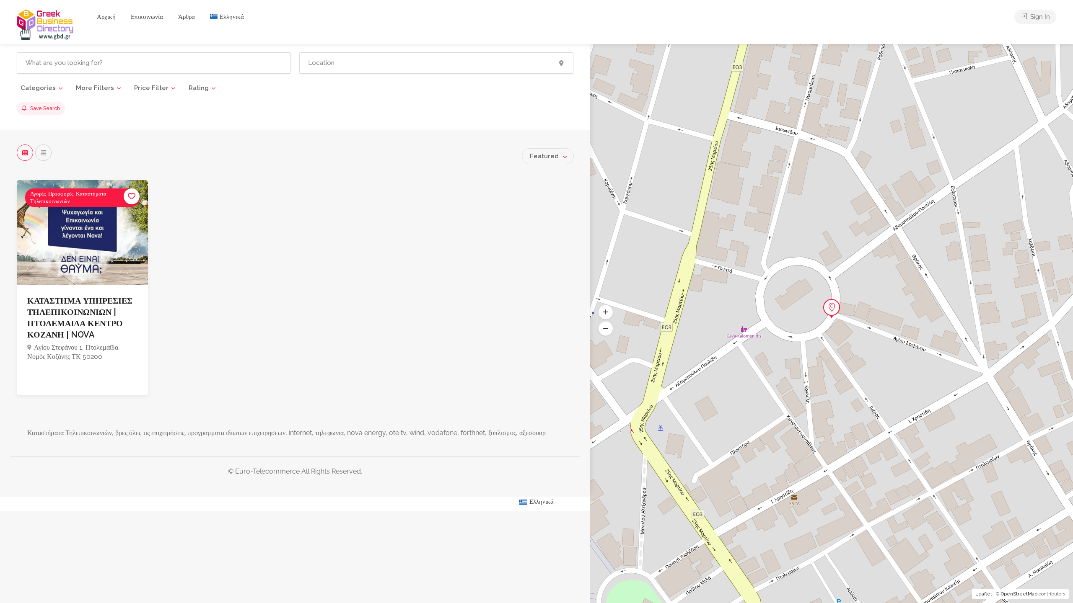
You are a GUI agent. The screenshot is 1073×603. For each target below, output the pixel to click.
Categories (38, 88)
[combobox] (548, 156)
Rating (199, 88)
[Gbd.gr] (46, 24)
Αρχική (106, 17)
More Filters (95, 88)
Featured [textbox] (544, 156)
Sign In (1039, 17)
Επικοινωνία (147, 17)
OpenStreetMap (1019, 594)
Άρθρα (186, 17)
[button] (606, 329)
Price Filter (151, 88)
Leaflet (983, 594)
